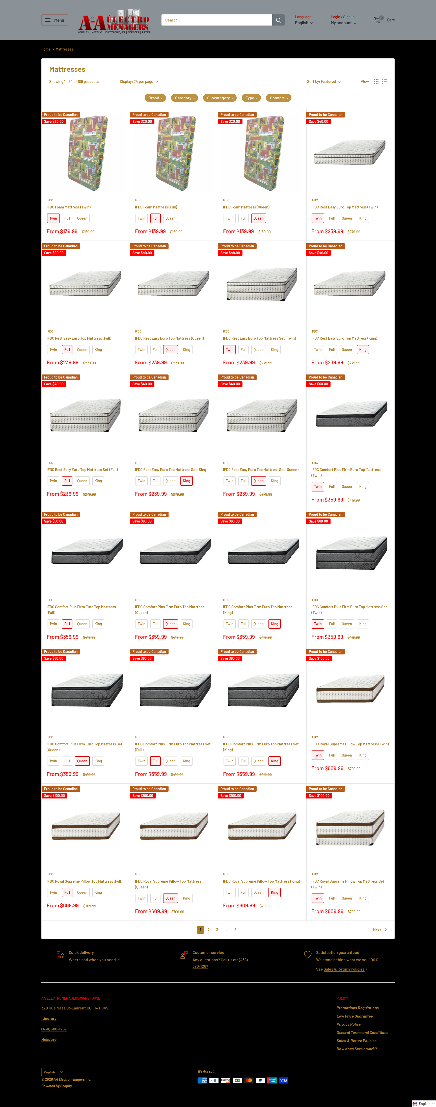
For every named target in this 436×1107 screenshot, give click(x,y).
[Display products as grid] (376, 81)
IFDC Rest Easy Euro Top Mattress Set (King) (171, 469)
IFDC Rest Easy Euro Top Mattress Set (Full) (82, 469)
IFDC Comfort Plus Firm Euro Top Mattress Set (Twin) (349, 609)
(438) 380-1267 (54, 1028)
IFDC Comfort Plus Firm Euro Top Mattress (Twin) (345, 472)
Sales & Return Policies (344, 969)
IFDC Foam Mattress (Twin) (69, 207)
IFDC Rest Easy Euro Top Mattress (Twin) (344, 207)
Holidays (49, 1039)
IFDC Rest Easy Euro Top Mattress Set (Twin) (259, 338)
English (49, 1072)
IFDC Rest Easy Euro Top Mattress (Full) (79, 338)
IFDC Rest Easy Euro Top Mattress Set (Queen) (260, 469)
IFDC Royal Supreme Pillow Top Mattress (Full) (84, 881)
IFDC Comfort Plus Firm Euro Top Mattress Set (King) (261, 747)
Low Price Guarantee (355, 1016)
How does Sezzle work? (357, 1048)
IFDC (50, 200)
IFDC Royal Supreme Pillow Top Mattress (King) (261, 881)
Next (377, 929)
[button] (155, 98)
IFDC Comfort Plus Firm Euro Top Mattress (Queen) (169, 609)
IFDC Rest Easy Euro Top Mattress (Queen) (169, 338)
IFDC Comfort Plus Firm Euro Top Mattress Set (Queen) (84, 747)
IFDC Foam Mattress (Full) (156, 207)
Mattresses (64, 49)
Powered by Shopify (56, 1086)
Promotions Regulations (358, 1007)
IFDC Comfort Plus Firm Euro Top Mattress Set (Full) (173, 747)
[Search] (278, 20)
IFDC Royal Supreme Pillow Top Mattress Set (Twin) (347, 884)
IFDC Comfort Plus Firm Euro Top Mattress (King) (257, 609)
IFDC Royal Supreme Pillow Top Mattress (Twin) (350, 744)
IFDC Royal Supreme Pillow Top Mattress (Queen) (168, 884)
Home (46, 49)
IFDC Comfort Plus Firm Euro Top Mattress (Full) (81, 609)
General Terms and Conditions (362, 1032)
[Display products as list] (384, 81)
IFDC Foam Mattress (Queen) (246, 207)
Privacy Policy (349, 1024)
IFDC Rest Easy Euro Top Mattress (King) (344, 338)
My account (341, 22)
